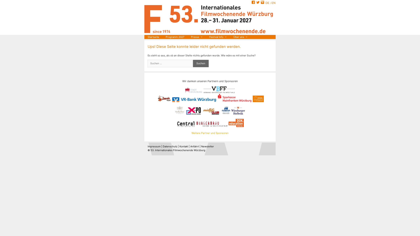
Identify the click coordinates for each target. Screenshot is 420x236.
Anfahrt (194, 146)
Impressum (154, 146)
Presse (195, 37)
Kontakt (183, 146)
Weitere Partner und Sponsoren (210, 133)
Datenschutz (170, 146)
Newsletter (207, 146)
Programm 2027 (175, 37)
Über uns (238, 37)
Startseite (153, 37)
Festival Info (216, 37)
